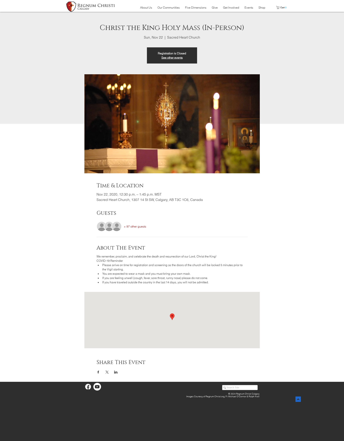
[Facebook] (88, 387)
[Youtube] (97, 387)
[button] (146, 7)
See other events (172, 57)
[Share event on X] (107, 372)
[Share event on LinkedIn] (116, 372)
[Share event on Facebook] (98, 372)
